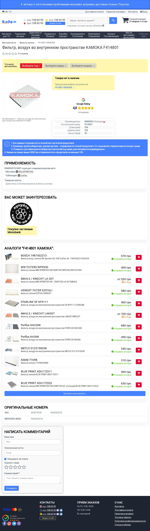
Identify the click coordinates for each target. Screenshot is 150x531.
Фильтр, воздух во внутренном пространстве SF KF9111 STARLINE (52, 305)
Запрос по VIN (55, 23)
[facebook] (4, 523)
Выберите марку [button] (55, 65)
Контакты (133, 12)
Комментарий (11, 473)
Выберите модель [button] (82, 65)
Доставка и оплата (94, 12)
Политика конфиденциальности (130, 521)
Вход (144, 12)
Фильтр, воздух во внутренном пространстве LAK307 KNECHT (50, 316)
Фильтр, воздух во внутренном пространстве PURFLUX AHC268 (51, 328)
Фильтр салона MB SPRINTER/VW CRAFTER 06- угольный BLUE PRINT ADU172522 (59, 386)
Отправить (11, 488)
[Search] (113, 20)
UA (6, 12)
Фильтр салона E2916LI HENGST (36, 293)
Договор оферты (123, 517)
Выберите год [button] (30, 65)
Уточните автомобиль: (11, 65)
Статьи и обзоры (123, 525)
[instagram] (9, 523)
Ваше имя (9, 437)
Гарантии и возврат (124, 514)
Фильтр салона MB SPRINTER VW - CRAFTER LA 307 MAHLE (49, 282)
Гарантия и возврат (115, 12)
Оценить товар (11, 463)
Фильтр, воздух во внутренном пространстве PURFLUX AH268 (50, 339)
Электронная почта (13, 448)
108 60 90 (35, 19)
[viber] (19, 523)
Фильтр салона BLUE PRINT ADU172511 (39, 374)
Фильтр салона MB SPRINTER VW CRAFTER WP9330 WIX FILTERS (51, 270)
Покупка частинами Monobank (20, 230)
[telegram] (14, 523)
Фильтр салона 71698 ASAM (34, 363)
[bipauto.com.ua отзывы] (13, 518)
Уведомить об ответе (17, 459)
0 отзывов (23, 53)
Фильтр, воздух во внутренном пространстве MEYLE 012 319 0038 (53, 351)
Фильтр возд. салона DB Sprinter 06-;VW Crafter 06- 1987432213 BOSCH (55, 258)
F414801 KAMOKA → (65, 87)
